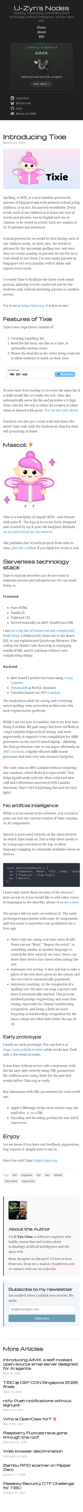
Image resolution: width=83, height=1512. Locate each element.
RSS (41, 37)
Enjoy (11, 1136)
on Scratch (27, 532)
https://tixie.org (32, 305)
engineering (28, 1181)
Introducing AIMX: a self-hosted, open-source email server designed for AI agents (40, 1364)
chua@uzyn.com (63, 1264)
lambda (58, 1175)
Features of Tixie (27, 318)
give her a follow (23, 548)
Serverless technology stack (36, 564)
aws (47, 1175)
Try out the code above (61, 410)
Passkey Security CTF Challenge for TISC (38, 1485)
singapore (26, 1175)
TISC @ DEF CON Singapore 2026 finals (40, 1384)
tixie (15, 1175)
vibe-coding (11, 1181)
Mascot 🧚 (18, 444)
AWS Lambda (50, 692)
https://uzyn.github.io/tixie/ (23, 1049)
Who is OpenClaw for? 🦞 (30, 1418)
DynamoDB (19, 688)
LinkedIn (49, 1269)
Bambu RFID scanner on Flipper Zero (37, 1467)
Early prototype (22, 1036)
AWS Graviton (13, 751)
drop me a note (67, 902)
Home (41, 27)
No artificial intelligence (30, 805)
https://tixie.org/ (46, 1160)
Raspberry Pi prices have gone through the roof (35, 1434)
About (41, 32)
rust (39, 1175)
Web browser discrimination (33, 1451)
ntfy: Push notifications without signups (37, 1402)
